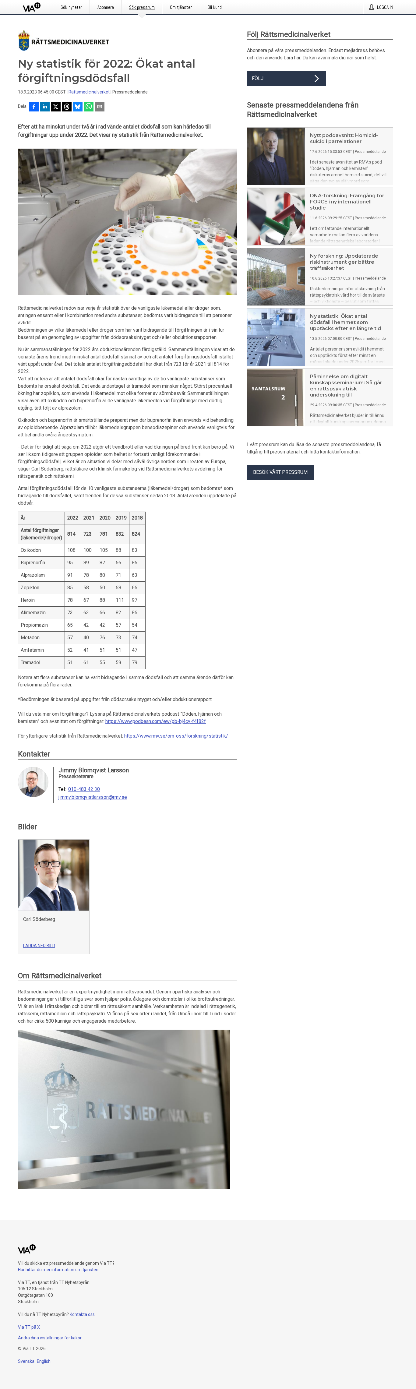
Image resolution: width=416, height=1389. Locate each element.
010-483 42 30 (84, 789)
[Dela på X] (56, 107)
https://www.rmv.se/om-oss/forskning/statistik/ (176, 736)
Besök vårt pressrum (280, 472)
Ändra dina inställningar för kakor (50, 1337)
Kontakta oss (82, 1314)
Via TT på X (29, 1327)
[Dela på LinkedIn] (45, 107)
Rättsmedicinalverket (89, 92)
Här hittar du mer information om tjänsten (58, 1269)
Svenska (26, 1361)
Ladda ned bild (39, 945)
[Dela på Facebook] (34, 107)
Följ (257, 78)
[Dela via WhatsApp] (88, 107)
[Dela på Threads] (67, 107)
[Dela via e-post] (99, 107)
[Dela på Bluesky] (78, 107)
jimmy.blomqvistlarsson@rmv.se (92, 797)
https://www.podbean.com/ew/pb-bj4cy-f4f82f (155, 721)
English (44, 1361)
